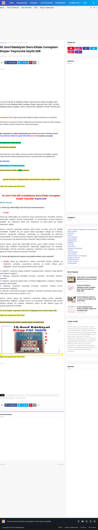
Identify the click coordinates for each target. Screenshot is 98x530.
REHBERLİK (70, 243)
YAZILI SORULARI (72, 252)
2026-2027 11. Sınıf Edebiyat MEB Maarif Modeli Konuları (87, 278)
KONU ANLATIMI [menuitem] (21, 3)
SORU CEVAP (71, 246)
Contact (83, 527)
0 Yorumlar (28, 56)
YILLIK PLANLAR (71, 254)
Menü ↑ (2, 8)
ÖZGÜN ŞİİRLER (71, 263)
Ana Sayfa (3, 43)
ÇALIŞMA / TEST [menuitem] (74, 3)
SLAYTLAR (70, 245)
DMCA (60, 527)
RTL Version (92, 527)
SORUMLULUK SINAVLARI (74, 248)
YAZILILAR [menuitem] (33, 3)
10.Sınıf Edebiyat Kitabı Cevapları (18, 43)
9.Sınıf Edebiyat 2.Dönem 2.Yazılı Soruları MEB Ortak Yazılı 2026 (86, 299)
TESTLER (70, 250)
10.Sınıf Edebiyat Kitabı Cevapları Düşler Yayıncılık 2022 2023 (42, 395)
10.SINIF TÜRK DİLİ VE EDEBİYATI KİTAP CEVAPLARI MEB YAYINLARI (82, 230)
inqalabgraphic (19, 527)
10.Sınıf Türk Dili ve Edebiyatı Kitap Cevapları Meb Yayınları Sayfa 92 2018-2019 (86, 288)
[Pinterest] (30, 62)
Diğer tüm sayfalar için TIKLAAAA (12, 186)
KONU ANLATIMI (26, 8)
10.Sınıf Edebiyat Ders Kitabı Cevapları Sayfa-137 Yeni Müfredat (86, 309)
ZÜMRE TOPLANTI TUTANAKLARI (77, 256)
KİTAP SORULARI (72, 237)
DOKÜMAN (70, 233)
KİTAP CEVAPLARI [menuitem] (46, 3)
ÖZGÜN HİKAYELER (73, 260)
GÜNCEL (70, 235)
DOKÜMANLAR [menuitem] (60, 3)
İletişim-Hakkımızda (47, 8)
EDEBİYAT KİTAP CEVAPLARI (7, 398)
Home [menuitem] (11, 3)
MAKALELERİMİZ (72, 239)
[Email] (34, 62)
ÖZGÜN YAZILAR (72, 261)
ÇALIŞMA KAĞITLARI (73, 258)
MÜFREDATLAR (71, 241)
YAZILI (36, 8)
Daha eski (60, 464)
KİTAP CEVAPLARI (13, 8)
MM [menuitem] (85, 3)
